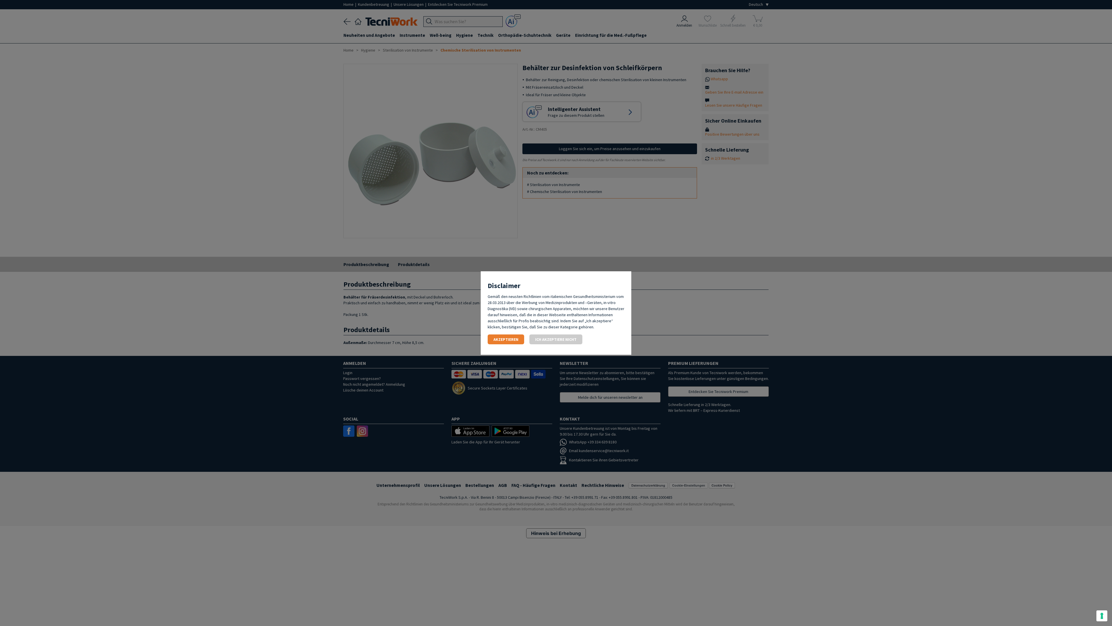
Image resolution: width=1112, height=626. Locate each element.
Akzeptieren (505, 339)
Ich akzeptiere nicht (556, 339)
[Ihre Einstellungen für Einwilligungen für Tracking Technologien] (1101, 615)
